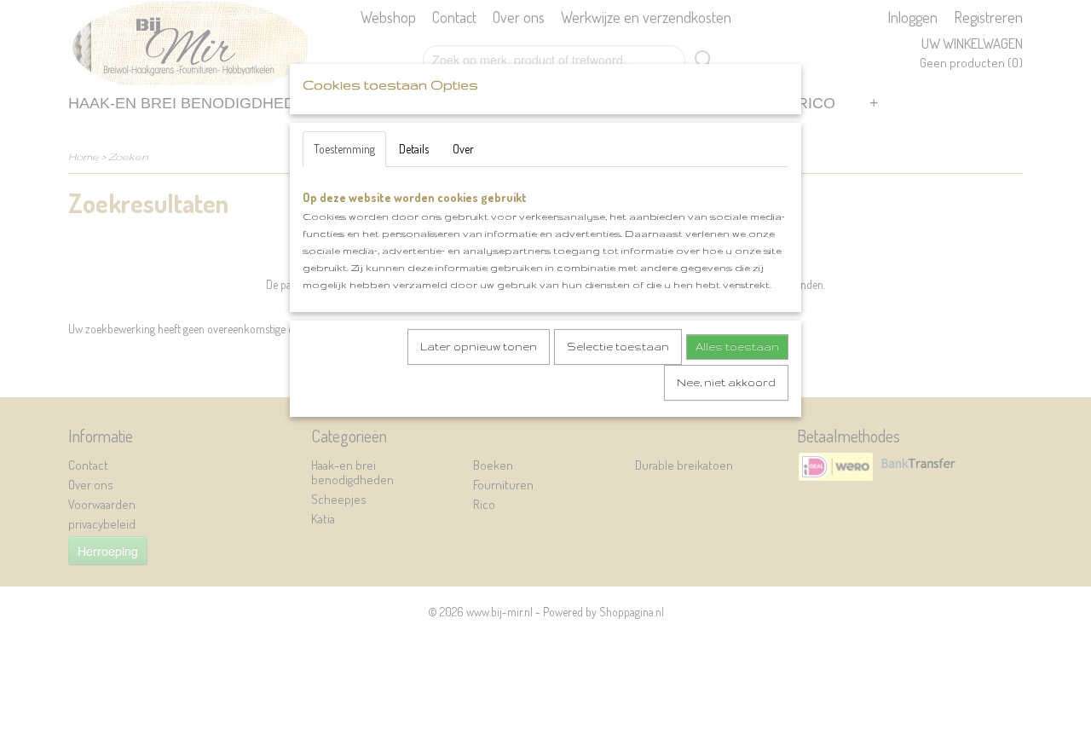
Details (414, 149)
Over (463, 149)
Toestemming (344, 149)
